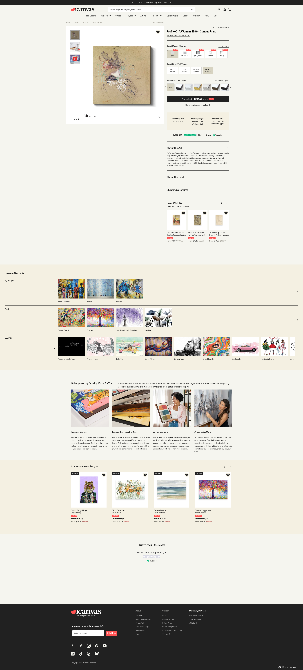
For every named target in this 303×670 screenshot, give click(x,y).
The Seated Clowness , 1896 (176, 232)
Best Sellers (91, 16)
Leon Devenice (200, 513)
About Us (139, 616)
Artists (143, 16)
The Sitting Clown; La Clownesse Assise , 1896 (219, 232)
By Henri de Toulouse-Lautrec (178, 35)
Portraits (85, 22)
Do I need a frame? (222, 81)
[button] (172, 54)
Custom (196, 16)
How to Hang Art (168, 619)
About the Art (174, 147)
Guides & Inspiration (169, 627)
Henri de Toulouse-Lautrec (176, 235)
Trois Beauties (118, 510)
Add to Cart (197, 99)
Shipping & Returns (177, 189)
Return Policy (167, 623)
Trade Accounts (195, 619)
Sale (215, 16)
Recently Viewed (289, 667)
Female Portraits (97, 22)
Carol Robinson (117, 513)
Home (68, 22)
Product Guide (223, 46)
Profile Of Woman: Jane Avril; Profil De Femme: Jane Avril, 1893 (197, 232)
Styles (118, 16)
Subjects (104, 16)
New (207, 16)
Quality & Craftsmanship (144, 619)
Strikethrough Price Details (172, 630)
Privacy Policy (140, 623)
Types (130, 16)
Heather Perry (76, 513)
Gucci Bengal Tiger (79, 510)
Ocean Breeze (160, 510)
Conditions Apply (217, 124)
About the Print (175, 176)
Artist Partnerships (142, 627)
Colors (185, 16)
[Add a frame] (90, 116)
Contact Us (166, 634)
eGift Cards (193, 623)
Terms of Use (140, 630)
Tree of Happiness (203, 510)
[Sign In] (224, 9)
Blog (137, 634)
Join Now (111, 633)
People (76, 22)
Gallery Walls (172, 16)
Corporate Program (196, 616)
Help (164, 616)
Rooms (156, 16)
